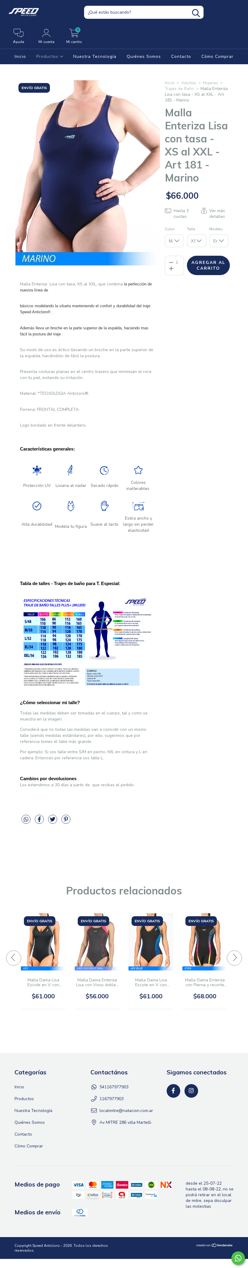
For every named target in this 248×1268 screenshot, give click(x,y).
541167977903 (114, 1087)
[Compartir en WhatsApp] (26, 822)
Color (170, 229)
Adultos (188, 83)
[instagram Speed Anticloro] (191, 1091)
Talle (191, 229)
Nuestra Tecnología (94, 56)
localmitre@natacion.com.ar (126, 1110)
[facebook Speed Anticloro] (173, 1091)
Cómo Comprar (217, 56)
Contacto (181, 56)
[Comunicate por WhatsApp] (238, 1258)
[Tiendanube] (214, 1246)
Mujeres (210, 83)
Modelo (216, 229)
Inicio (20, 56)
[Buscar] (196, 13)
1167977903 (112, 1099)
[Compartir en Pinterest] (65, 822)
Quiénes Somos (144, 56)
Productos (48, 56)
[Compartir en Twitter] (53, 822)
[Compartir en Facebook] (40, 822)
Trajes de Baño (179, 89)
